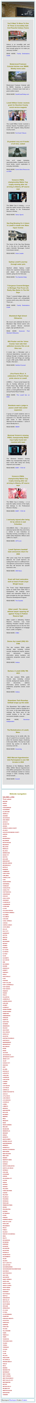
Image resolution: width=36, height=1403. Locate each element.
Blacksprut (13, 1400)
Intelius (17, 662)
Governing (18, 749)
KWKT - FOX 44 (20, 468)
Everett (17, 779)
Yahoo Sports (19, 214)
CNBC (17, 633)
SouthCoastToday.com (22, 94)
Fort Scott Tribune (20, 133)
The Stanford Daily (21, 277)
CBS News (18, 571)
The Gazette (19, 600)
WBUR (17, 427)
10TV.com (18, 541)
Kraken (24, 1400)
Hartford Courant (20, 365)
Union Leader (19, 253)
